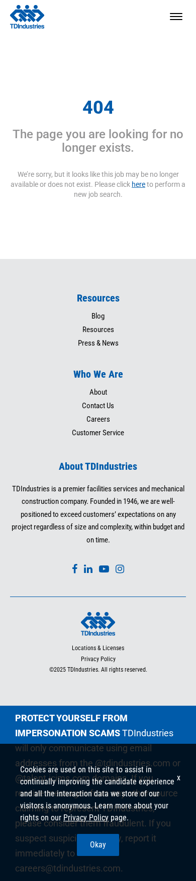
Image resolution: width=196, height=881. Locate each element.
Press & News (98, 343)
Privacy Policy (98, 659)
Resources (98, 329)
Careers (98, 419)
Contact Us (98, 405)
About (98, 392)
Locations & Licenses (98, 648)
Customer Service (98, 432)
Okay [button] (98, 844)
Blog (98, 316)
